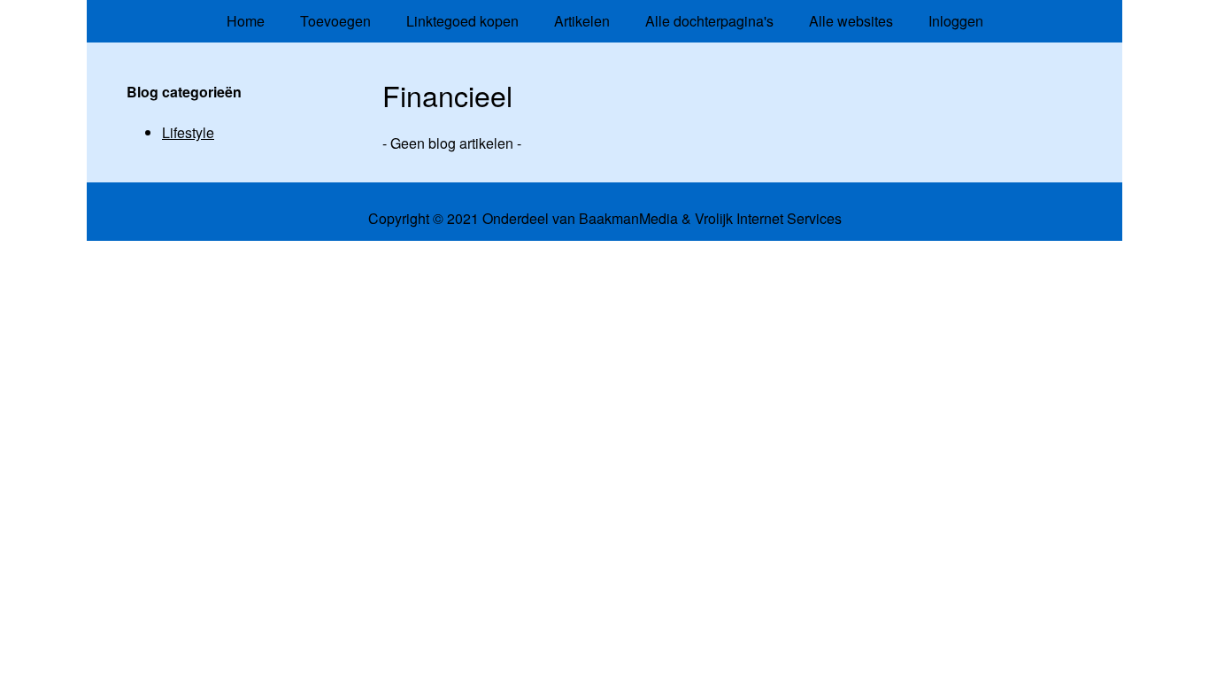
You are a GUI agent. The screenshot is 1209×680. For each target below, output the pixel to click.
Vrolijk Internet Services (768, 219)
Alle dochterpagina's (709, 21)
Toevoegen (335, 21)
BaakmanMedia (628, 219)
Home (246, 21)
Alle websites (851, 21)
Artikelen (582, 21)
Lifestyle (188, 132)
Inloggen (955, 21)
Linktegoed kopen (462, 21)
